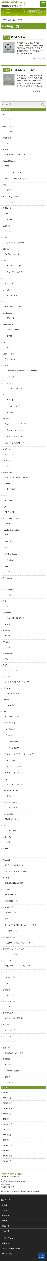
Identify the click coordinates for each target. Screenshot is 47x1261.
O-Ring (6, 37)
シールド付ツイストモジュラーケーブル (20, 925)
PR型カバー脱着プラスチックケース (19, 943)
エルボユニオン (11, 723)
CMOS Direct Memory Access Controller (21, 371)
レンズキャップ (12, 295)
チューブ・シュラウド (14, 272)
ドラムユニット (11, 670)
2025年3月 (7, 1119)
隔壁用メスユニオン (13, 767)
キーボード (9, 454)
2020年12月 (7, 1145)
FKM (6, 38)
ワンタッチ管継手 (12, 748)
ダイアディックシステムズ (13, 949)
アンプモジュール (12, 202)
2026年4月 (7, 1098)
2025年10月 (7, 1108)
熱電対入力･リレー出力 (14, 1053)
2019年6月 (7, 1151)
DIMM (7, 213)
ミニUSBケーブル (12, 931)
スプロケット (10, 1041)
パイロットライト (13, 406)
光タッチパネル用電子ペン (15, 1018)
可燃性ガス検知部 (12, 1071)
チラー (7, 524)
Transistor (9, 705)
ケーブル (8, 347)
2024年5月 (7, 1135)
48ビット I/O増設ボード (14, 865)
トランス (9, 1082)
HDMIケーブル (10, 895)
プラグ (8, 842)
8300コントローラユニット (15, 179)
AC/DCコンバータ (12, 819)
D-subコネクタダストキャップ (17, 682)
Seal (7, 548)
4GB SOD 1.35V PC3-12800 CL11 (18, 155)
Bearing (9, 560)
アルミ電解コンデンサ (14, 618)
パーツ (8, 120)
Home (3, 20)
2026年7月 (7, 1092)
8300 (7, 166)
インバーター (10, 995)
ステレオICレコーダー (13, 784)
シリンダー (9, 231)
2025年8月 (7, 1114)
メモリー (8, 219)
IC (6, 466)
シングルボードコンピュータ (16, 871)
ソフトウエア (10, 489)
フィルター (9, 606)
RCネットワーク (12, 318)
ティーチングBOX (12, 954)
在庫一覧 (11, 20)
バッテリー (9, 659)
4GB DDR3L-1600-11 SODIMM (17, 477)
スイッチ (9, 400)
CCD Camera (11, 831)
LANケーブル (10, 977)
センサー (8, 500)
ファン (8, 595)
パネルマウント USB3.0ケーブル (18, 966)
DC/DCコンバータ (12, 254)
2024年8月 (7, 1129)
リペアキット (11, 807)
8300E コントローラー (14, 172)
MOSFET (9, 377)
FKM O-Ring (18, 37)
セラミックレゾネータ (13, 307)
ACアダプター (10, 512)
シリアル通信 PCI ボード (14, 243)
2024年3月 (7, 1140)
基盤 (7, 190)
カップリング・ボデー (14, 266)
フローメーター (11, 1030)
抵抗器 (8, 336)
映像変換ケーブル (12, 901)
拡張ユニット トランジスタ (15, 436)
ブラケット (9, 735)
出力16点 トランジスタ (14, 430)
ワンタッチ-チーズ (12, 742)
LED (7, 583)
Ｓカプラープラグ (12, 773)
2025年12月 (7, 1103)
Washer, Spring (11, 554)
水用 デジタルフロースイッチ (16, 760)
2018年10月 (7, 1156)
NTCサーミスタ (12, 693)
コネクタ (9, 143)
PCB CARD (9, 283)
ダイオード (10, 796)
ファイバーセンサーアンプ (15, 424)
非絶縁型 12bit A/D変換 (14, 883)
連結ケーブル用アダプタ (14, 443)
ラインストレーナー (13, 359)
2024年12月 (7, 1124)
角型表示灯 (10, 412)
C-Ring (7, 854)
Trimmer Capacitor (13, 330)
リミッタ (9, 131)
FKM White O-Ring (22, 70)
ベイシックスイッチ (13, 388)
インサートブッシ (12, 716)
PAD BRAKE (10, 541)
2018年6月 (7, 1161)
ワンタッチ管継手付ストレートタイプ (20, 754)
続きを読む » (38, 58)
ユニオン (8, 1007)
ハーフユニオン (11, 729)
